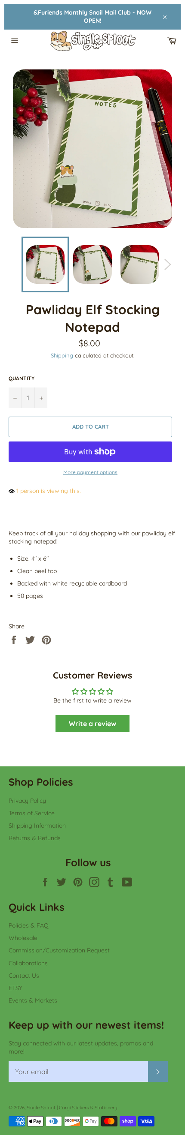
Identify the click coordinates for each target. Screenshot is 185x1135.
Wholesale (23, 938)
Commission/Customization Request (59, 950)
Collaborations (28, 963)
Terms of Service (32, 813)
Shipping (62, 355)
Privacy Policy (27, 801)
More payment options (90, 472)
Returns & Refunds (35, 838)
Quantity (21, 378)
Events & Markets (33, 1000)
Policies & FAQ (29, 925)
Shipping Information (37, 825)
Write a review (92, 723)
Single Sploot (41, 1108)
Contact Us (24, 975)
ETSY (15, 988)
